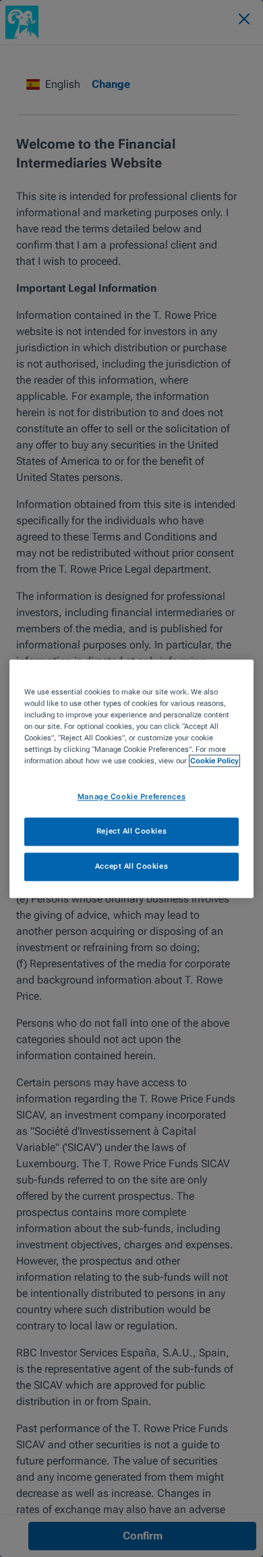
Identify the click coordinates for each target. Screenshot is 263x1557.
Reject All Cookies (131, 831)
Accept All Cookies (131, 866)
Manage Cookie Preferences (131, 796)
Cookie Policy (214, 760)
